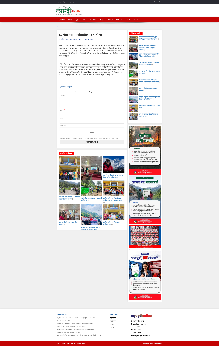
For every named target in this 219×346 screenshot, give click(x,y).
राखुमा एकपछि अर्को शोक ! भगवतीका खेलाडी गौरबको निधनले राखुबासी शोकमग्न (75, 329)
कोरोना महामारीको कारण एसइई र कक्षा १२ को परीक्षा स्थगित (71, 327)
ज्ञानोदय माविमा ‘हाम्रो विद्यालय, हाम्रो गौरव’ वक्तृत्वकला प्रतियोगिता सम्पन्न (148, 38)
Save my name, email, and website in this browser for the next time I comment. (89, 138)
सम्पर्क (112, 327)
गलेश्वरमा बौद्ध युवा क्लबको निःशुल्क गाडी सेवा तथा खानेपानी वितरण (90, 228)
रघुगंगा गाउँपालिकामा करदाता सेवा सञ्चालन (68, 223)
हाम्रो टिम (112, 324)
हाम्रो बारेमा (113, 321)
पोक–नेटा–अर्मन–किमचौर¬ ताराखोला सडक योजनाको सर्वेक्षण (69, 198)
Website (63, 125)
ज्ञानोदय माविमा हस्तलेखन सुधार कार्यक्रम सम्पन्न (149, 106)
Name (62, 110)
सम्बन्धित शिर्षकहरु (66, 153)
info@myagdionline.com (141, 335)
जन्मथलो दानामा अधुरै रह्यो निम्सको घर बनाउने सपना (148, 115)
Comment (64, 95)
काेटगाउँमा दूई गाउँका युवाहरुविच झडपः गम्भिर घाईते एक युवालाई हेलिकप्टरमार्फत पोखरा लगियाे (79, 335)
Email (62, 118)
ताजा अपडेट (137, 33)
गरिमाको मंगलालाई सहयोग (63, 321)
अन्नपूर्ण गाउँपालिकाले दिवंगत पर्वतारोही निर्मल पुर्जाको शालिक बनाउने (113, 176)
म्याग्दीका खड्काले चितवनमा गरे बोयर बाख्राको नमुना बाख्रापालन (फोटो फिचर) (75, 324)
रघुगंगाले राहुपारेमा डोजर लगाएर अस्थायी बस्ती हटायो (91, 199)
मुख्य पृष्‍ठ (113, 318)
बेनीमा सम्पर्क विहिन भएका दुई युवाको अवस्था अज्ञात (69, 332)
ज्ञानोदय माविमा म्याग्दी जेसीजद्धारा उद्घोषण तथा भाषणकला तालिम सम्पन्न (113, 199)
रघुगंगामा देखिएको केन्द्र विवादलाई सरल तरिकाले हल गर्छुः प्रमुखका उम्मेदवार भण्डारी (76, 318)
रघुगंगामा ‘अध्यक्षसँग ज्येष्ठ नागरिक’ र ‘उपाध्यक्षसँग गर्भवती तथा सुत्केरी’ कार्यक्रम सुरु (148, 47)
